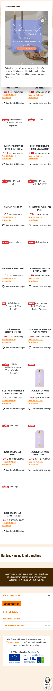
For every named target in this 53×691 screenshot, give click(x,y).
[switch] (47, 687)
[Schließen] (47, 6)
